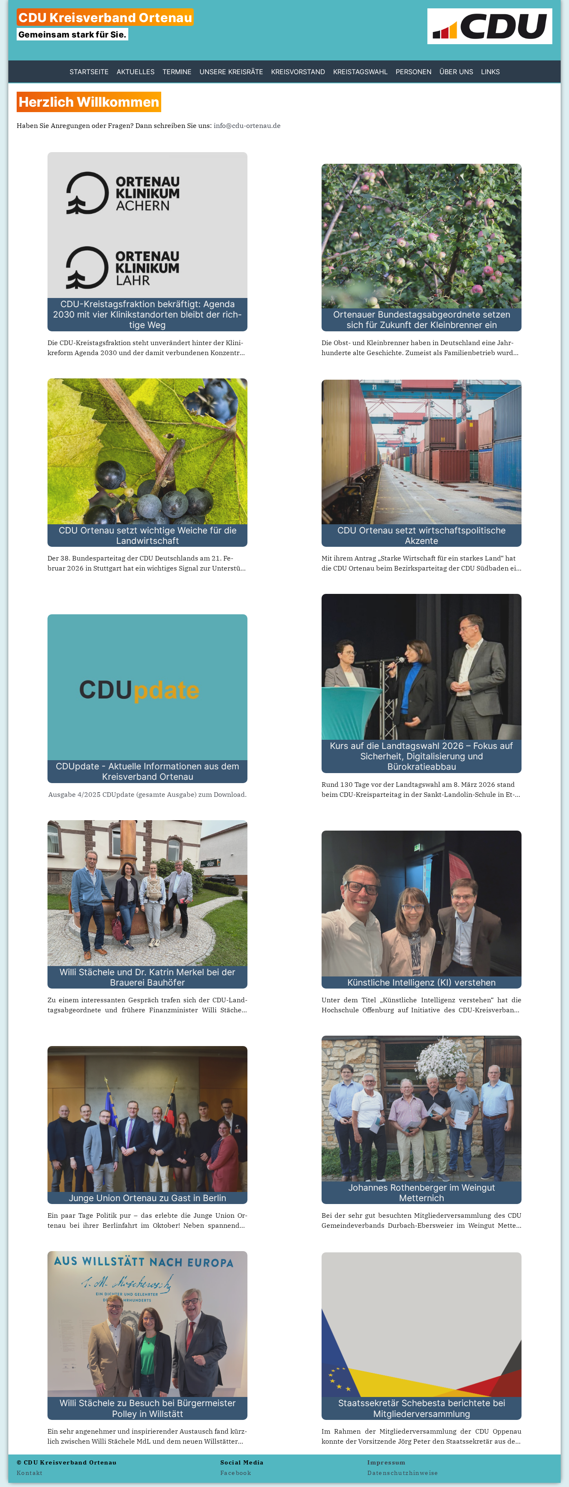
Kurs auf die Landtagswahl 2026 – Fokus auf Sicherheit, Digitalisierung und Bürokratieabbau (421, 756)
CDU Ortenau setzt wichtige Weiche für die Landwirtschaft (148, 535)
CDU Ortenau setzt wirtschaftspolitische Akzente (421, 535)
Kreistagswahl (360, 72)
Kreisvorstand (298, 72)
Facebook (235, 1473)
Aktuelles (136, 72)
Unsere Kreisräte (231, 72)
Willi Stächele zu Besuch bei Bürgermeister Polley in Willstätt (148, 1408)
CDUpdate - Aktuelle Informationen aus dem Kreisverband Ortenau (147, 771)
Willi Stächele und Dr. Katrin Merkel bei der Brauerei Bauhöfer (147, 977)
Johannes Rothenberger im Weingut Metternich (421, 1192)
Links (490, 72)
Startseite (89, 72)
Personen (414, 72)
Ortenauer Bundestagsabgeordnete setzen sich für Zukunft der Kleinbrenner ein (421, 319)
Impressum (386, 1462)
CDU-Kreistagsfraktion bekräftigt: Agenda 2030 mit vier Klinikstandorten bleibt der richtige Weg (147, 314)
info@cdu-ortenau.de (247, 125)
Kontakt (30, 1473)
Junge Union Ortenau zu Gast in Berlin (147, 1198)
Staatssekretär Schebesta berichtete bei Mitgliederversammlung (421, 1408)
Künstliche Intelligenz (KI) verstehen (421, 982)
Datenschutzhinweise (403, 1473)
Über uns (456, 72)
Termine (177, 72)
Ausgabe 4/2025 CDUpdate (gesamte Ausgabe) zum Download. (147, 794)
